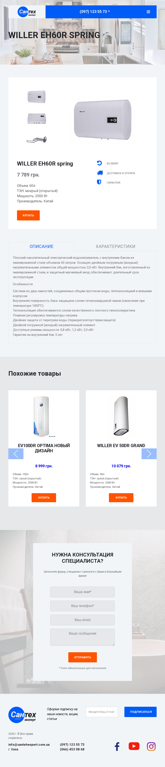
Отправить (82, 657)
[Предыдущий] (15, 453)
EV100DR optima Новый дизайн (44, 448)
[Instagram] (151, 746)
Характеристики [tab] (115, 246)
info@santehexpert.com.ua (29, 745)
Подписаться (141, 711)
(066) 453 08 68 (72, 749)
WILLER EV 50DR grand (121, 445)
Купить (28, 215)
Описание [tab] (41, 246)
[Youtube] (134, 746)
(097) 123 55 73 (93, 11)
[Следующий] (149, 453)
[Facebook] (117, 746)
